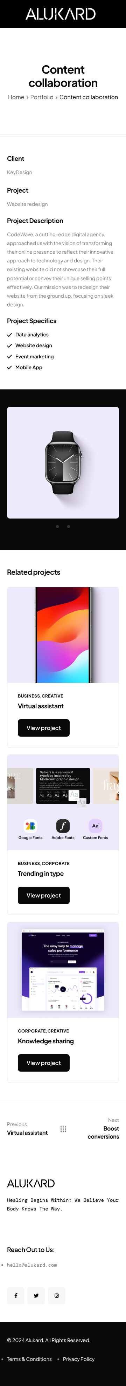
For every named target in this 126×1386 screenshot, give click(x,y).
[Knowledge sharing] (63, 969)
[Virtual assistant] (63, 634)
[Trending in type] (63, 801)
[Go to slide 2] (63, 526)
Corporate (56, 863)
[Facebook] (15, 1295)
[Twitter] (36, 1295)
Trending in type (41, 873)
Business (29, 696)
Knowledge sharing (46, 1041)
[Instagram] (56, 1295)
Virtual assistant (41, 706)
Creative (52, 696)
